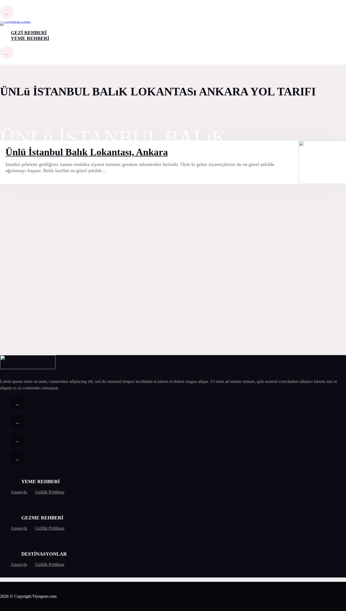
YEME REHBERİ (30, 38)
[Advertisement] (40, 272)
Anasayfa (19, 492)
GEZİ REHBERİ (29, 32)
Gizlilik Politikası (49, 492)
